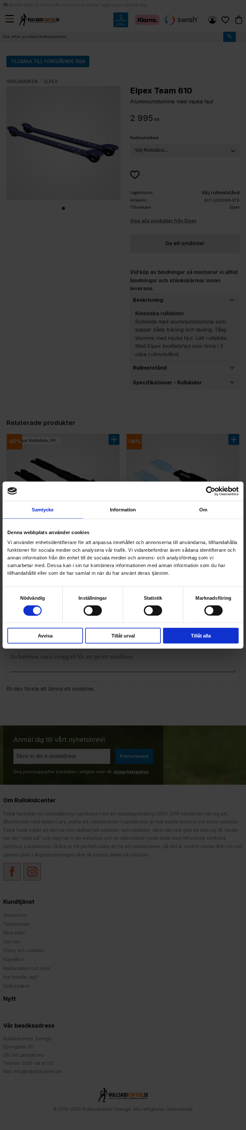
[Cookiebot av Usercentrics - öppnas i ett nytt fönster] (211, 491)
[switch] (93, 610)
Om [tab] (203, 509)
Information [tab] (123, 509)
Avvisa (45, 635)
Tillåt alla (201, 635)
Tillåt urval (123, 635)
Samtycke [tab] (42, 509)
